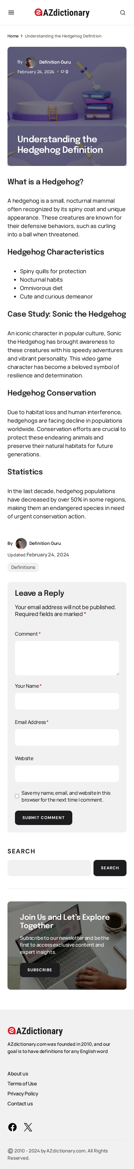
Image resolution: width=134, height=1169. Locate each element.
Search (21, 851)
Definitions (23, 567)
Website (24, 758)
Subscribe (39, 970)
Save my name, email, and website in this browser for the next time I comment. (66, 796)
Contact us (20, 1103)
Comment (28, 633)
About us (17, 1073)
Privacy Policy (22, 1093)
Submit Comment (43, 817)
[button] (11, 12)
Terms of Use (22, 1083)
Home (12, 36)
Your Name (28, 685)
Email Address (32, 722)
